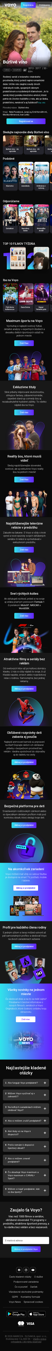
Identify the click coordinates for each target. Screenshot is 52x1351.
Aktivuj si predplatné (24, 689)
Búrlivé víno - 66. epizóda (12, 150)
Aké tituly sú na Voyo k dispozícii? (18, 1133)
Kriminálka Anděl (41, 229)
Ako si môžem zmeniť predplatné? (17, 1160)
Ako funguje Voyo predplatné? (21, 1083)
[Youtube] (33, 1270)
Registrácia (28, 5)
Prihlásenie (44, 5)
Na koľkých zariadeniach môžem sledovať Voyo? (23, 1108)
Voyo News (15, 1302)
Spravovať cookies (33, 1302)
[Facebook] (19, 1270)
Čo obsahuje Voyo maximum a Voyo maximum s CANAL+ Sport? (22, 1175)
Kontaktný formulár (30, 1297)
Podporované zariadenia (26, 1281)
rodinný (7, 70)
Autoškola (25, 186)
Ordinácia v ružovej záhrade (41, 188)
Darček (33, 1286)
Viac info (41, 103)
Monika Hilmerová (11, 115)
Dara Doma (25, 307)
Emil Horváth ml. (39, 112)
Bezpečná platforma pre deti (24, 806)
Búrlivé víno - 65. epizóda (33, 150)
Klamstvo (10, 186)
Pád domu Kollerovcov (9, 308)
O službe (38, 1276)
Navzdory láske (25, 229)
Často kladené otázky (20, 1276)
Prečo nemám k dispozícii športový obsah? (19, 1146)
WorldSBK (24, 608)
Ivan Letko (24, 115)
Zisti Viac (24, 343)
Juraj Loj (27, 112)
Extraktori (10, 228)
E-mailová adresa (14, 1240)
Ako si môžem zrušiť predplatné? (23, 1120)
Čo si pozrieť (21, 1286)
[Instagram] (26, 1270)
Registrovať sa (26, 121)
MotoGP (25, 605)
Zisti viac (24, 412)
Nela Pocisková (16, 112)
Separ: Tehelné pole (41, 308)
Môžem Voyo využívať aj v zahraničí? (20, 1095)
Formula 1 (39, 602)
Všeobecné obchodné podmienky (26, 1291)
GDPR (15, 1297)
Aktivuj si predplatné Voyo (26, 1249)
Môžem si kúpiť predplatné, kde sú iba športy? (22, 1190)
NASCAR (34, 605)
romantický (17, 70)
